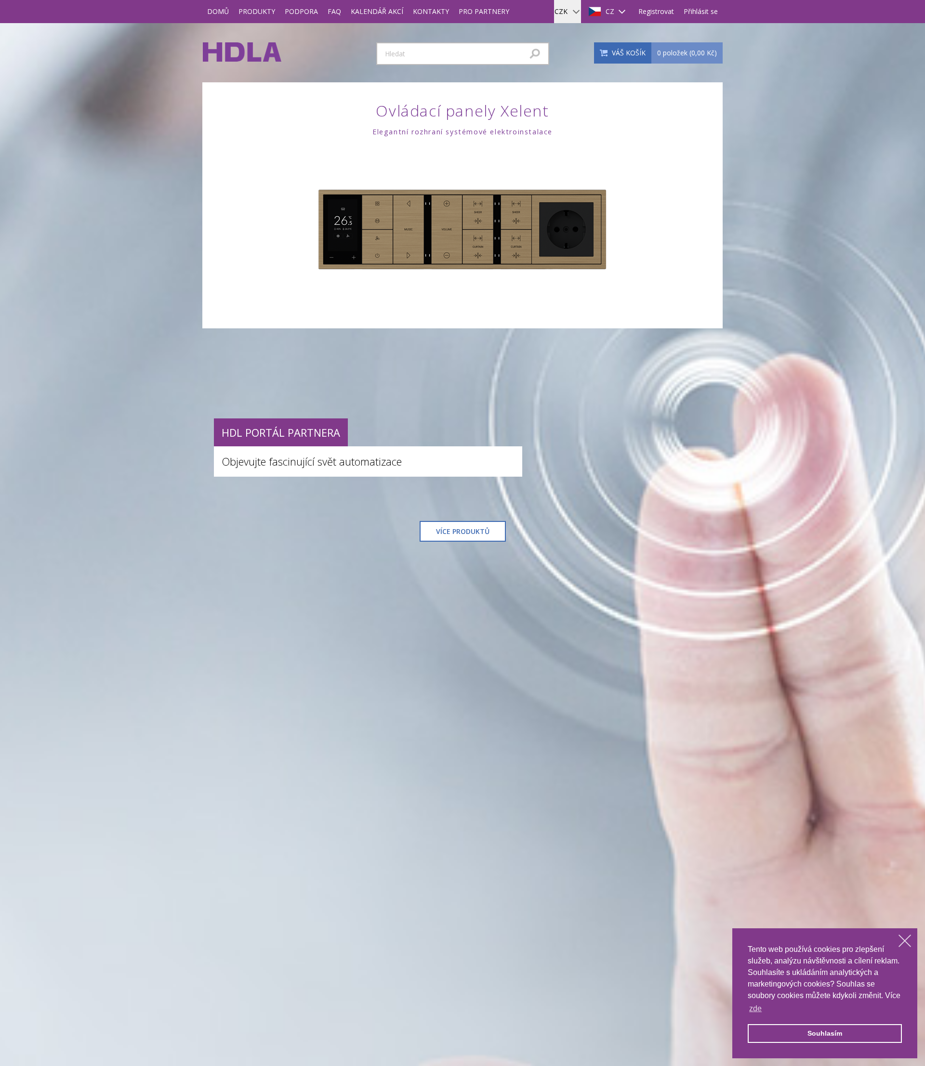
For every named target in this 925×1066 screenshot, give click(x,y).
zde (755, 1008)
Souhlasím (824, 1033)
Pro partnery (484, 11)
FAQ (334, 11)
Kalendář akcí (377, 11)
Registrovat (656, 11)
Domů (218, 11)
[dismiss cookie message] (905, 941)
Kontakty (431, 11)
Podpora (301, 11)
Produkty (256, 11)
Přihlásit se (701, 11)
